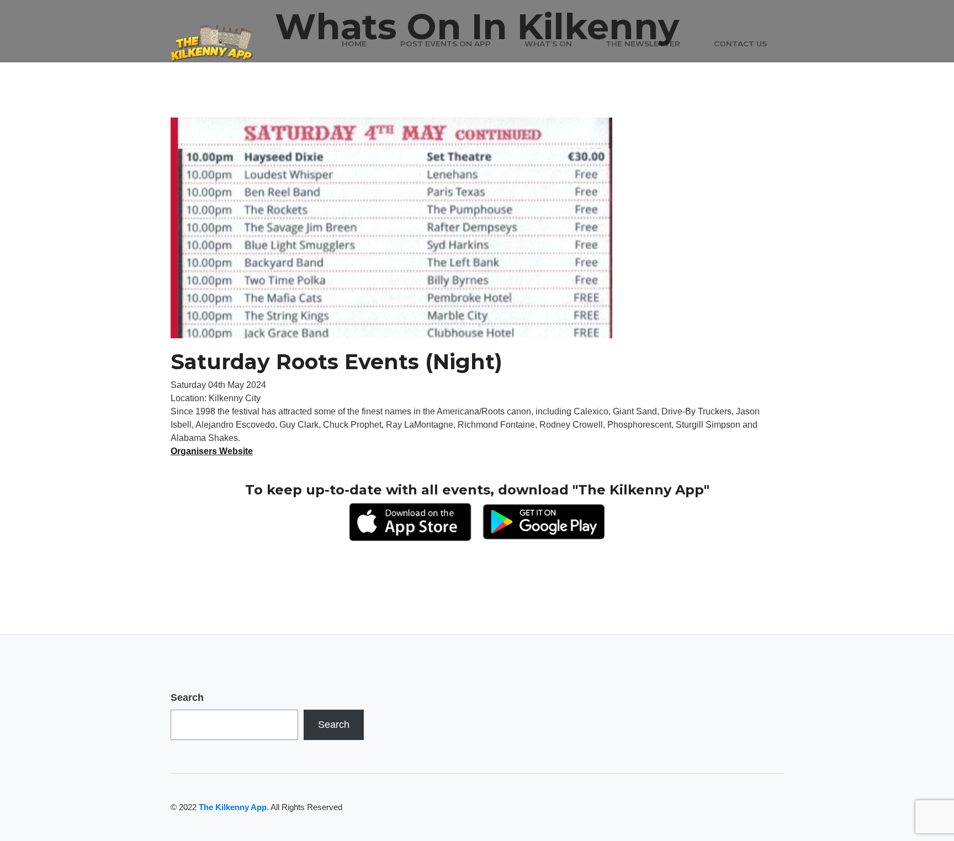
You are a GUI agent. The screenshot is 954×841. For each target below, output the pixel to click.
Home (354, 43)
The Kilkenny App (233, 807)
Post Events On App (445, 43)
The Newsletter (643, 43)
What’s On (548, 43)
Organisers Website (212, 451)
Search (187, 697)
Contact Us (740, 43)
